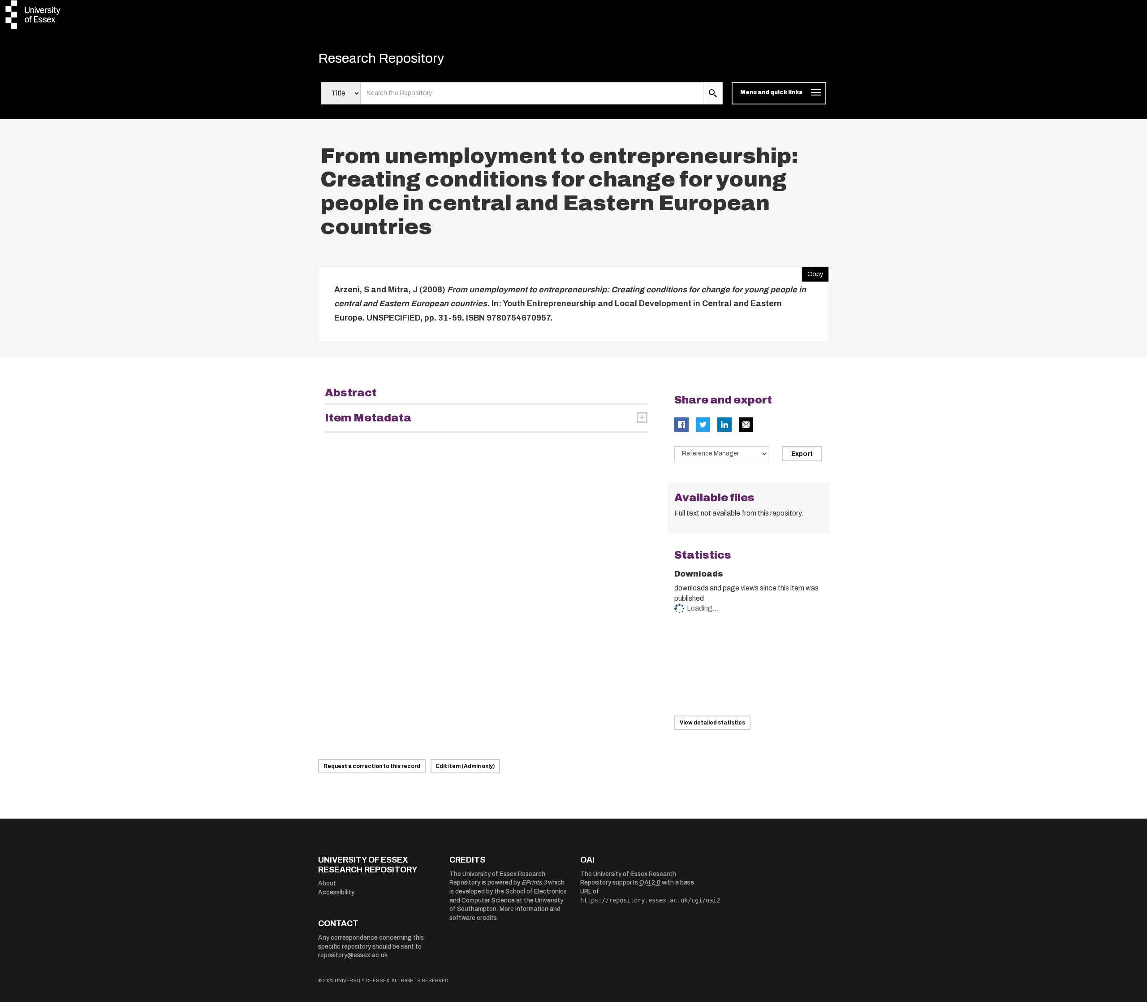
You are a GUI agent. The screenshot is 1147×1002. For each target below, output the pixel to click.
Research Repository (381, 58)
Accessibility (336, 892)
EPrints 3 (534, 882)
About (327, 883)
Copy (812, 272)
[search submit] (713, 93)
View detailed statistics (712, 723)
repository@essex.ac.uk (353, 955)
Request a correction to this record (371, 766)
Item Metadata (368, 418)
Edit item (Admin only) (465, 766)
